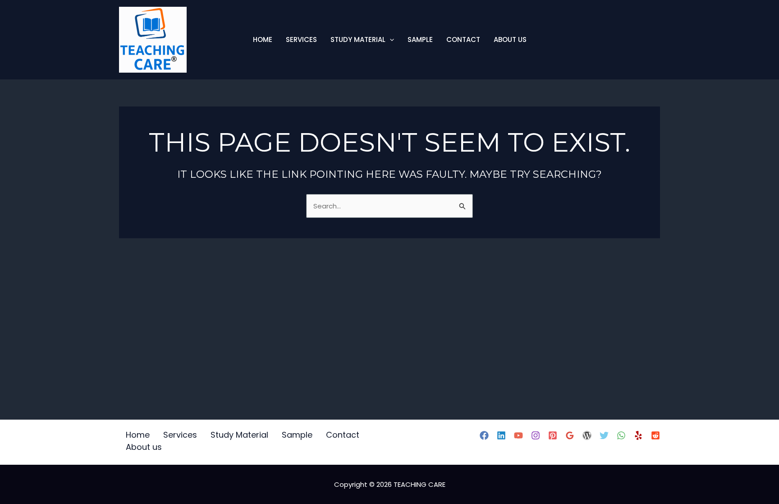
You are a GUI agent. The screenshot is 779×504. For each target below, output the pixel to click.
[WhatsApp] (621, 435)
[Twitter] (604, 435)
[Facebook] (484, 435)
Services (301, 39)
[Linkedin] (501, 435)
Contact (463, 39)
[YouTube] (518, 435)
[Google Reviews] (569, 435)
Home (262, 39)
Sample (420, 39)
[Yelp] (638, 435)
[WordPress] (586, 435)
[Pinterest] (552, 435)
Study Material (357, 39)
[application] (389, 39)
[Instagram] (535, 435)
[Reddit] (655, 435)
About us (510, 39)
